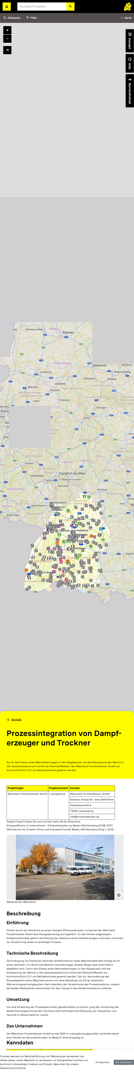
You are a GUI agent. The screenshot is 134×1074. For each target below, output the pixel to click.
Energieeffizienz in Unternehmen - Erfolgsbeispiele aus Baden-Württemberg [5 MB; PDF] (59, 825)
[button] (70, 6)
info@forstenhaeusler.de (84, 816)
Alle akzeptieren (124, 1062)
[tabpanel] (67, 548)
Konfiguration (103, 1062)
